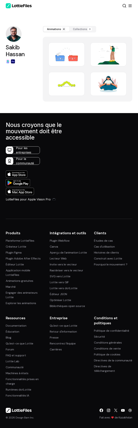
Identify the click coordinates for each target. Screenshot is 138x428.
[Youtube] (123, 410)
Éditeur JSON (58, 294)
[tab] (56, 29)
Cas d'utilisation (104, 246)
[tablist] (69, 29)
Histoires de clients (106, 252)
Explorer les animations (21, 303)
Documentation (16, 326)
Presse (54, 337)
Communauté (15, 367)
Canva (54, 246)
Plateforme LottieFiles (20, 241)
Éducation (12, 331)
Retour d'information (63, 331)
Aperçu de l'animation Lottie (68, 252)
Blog (8, 337)
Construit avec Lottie (108, 258)
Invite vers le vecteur (63, 264)
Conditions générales (108, 342)
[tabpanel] (87, 69)
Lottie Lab (12, 361)
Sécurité (99, 337)
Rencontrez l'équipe (63, 343)
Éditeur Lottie (15, 264)
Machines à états (17, 373)
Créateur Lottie (16, 246)
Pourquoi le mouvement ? (110, 264)
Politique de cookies (107, 354)
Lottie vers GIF (59, 282)
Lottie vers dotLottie (63, 288)
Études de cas (103, 241)
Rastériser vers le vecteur (66, 270)
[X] (116, 410)
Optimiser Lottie (60, 300)
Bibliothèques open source (67, 306)
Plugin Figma (14, 252)
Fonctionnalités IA (17, 395)
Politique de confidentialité (111, 331)
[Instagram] (108, 410)
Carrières (56, 349)
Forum (10, 349)
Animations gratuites (19, 281)
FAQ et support (16, 355)
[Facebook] (101, 410)
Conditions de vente (107, 348)
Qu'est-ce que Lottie (19, 343)
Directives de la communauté (113, 360)
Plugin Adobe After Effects (23, 258)
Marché (11, 287)
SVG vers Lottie (60, 276)
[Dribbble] (130, 410)
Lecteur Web (58, 258)
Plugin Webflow (60, 241)
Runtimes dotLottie (18, 389)
